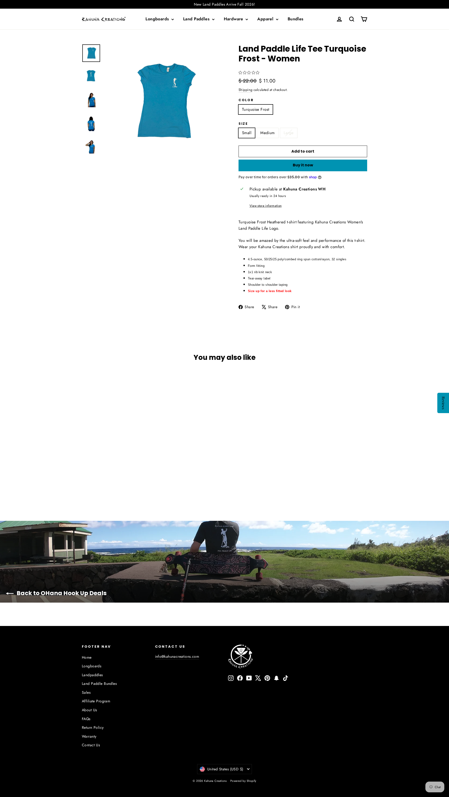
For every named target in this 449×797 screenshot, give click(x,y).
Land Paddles (197, 19)
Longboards (157, 19)
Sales (86, 692)
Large (289, 133)
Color (246, 100)
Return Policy (93, 727)
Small (246, 133)
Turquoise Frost (255, 109)
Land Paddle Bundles (99, 683)
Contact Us (91, 745)
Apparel (266, 19)
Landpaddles (92, 675)
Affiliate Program (96, 701)
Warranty (89, 736)
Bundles (296, 19)
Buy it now (303, 165)
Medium (267, 133)
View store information (266, 205)
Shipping (245, 89)
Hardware (234, 19)
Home (87, 657)
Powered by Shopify (243, 781)
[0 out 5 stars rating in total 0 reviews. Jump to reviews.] (250, 72)
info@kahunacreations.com (177, 656)
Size (243, 124)
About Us (89, 710)
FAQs (86, 719)
